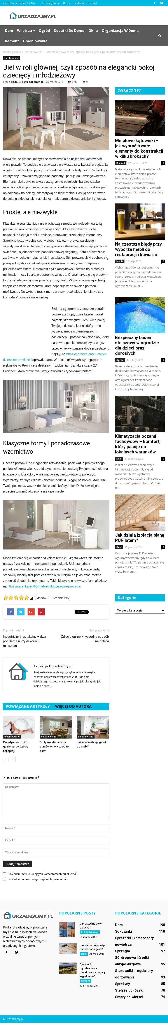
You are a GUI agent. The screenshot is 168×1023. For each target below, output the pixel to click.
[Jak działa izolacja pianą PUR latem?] (140, 512)
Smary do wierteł (129, 997)
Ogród (44, 30)
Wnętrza (24, 30)
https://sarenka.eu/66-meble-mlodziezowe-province (43, 586)
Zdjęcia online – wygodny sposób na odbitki (85, 639)
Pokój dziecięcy (89, 932)
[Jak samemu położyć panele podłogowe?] (68, 948)
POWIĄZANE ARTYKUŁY (28, 706)
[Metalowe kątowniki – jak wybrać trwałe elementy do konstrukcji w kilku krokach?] (140, 118)
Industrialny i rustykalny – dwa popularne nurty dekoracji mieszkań (24, 641)
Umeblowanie (35, 41)
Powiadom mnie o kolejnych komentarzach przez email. (42, 874)
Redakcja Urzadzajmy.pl (27, 81)
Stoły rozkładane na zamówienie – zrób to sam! (54, 747)
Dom (9, 30)
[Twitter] (161, 3)
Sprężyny (122, 984)
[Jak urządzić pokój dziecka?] (68, 929)
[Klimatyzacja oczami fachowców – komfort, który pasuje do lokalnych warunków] (140, 414)
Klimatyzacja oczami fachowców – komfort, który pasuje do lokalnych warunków (138, 444)
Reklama (79, 3)
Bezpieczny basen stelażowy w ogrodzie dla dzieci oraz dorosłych (137, 345)
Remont (12, 41)
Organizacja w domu (120, 30)
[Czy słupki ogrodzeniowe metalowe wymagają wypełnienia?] (68, 968)
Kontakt (92, 3)
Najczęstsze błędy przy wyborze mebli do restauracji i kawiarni (138, 249)
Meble (119, 261)
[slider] (16, 597)
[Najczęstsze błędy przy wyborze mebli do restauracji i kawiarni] (140, 221)
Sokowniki (123, 931)
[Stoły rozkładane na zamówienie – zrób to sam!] (56, 727)
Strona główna (50, 3)
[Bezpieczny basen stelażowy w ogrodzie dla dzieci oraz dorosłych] (140, 315)
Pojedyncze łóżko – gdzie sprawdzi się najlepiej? (16, 747)
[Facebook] (154, 3)
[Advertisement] (113, 15)
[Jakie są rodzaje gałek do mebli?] (93, 727)
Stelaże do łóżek (129, 990)
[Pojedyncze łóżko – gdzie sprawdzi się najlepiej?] (19, 727)
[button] (159, 36)
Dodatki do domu (69, 30)
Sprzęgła (122, 951)
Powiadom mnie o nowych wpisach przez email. (37, 879)
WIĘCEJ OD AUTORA (73, 706)
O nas (66, 3)
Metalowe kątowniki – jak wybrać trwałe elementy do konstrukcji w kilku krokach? (139, 148)
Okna (93, 30)
